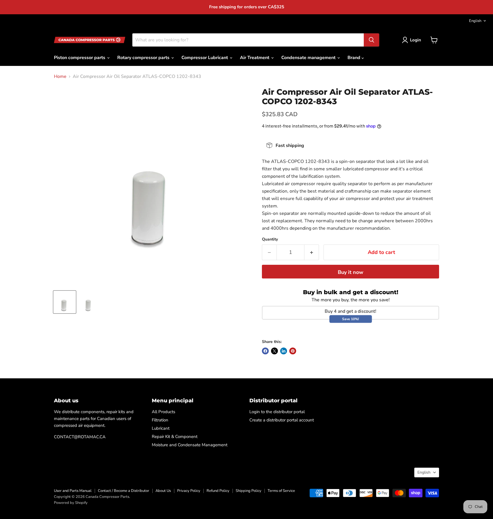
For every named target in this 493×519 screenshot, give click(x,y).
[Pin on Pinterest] (292, 351)
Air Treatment (255, 57)
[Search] (371, 40)
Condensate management (309, 57)
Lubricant (160, 428)
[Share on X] (274, 351)
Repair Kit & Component (174, 436)
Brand (354, 57)
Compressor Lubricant (205, 57)
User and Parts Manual (73, 490)
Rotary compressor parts (144, 57)
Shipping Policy (248, 490)
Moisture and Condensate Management (189, 445)
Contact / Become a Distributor (123, 490)
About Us (163, 490)
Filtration (160, 420)
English (475, 20)
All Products (163, 412)
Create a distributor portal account (281, 420)
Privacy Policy (188, 490)
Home (60, 76)
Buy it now (350, 272)
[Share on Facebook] (265, 351)
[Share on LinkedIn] (283, 351)
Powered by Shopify (71, 502)
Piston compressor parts (80, 57)
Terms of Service (281, 490)
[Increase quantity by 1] (311, 252)
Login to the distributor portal (277, 412)
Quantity (270, 239)
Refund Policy (218, 490)
